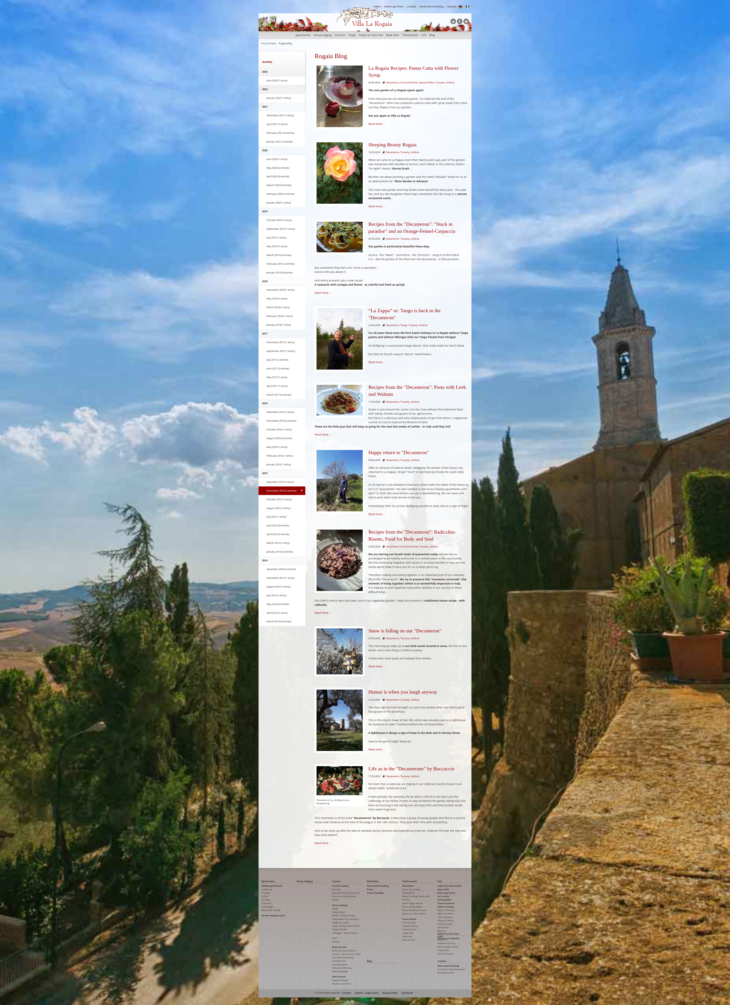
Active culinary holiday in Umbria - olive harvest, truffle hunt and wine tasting (346, 954)
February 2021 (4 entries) (280, 133)
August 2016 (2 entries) (279, 438)
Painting (336, 889)
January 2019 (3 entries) (280, 272)
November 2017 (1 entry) (281, 342)
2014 (264, 560)
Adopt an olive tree (371, 35)
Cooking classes (339, 964)
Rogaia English (344, 30)
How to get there (393, 6)
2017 (264, 333)
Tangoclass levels (340, 922)
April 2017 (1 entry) (277, 386)
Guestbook (408, 885)
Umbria (450, 82)
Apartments (302, 35)
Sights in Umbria (445, 913)
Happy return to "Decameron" (398, 452)
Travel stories (409, 919)
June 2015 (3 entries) (278, 525)
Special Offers (426, 82)
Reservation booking (431, 6)
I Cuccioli (265, 892)
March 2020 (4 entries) (279, 185)
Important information (449, 885)
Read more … (376, 124)
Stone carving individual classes (344, 898)
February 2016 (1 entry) (280, 455)
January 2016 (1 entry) (279, 464)
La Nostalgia (267, 906)
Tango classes (338, 912)
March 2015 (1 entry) (278, 543)
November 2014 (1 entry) (281, 578)
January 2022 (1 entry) (279, 98)
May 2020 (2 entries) (278, 167)
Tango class (407, 932)
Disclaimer (407, 993)
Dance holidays (340, 905)
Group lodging (322, 35)
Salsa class (407, 936)
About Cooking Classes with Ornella (416, 898)
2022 (264, 89)
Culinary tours (339, 960)
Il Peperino (266, 903)
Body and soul (339, 947)
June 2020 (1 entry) (277, 159)
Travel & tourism (445, 953)
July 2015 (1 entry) (276, 516)
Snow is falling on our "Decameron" (404, 631)
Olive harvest (339, 976)
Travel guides (444, 899)
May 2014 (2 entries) (278, 604)
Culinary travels (445, 924)
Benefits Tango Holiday (343, 915)
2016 (264, 403)
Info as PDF (443, 889)
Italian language (340, 971)
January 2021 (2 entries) (280, 141)
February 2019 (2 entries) (280, 263)
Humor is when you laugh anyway (402, 692)
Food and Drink (409, 82)
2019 (264, 211)
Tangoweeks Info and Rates (345, 919)
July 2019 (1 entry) (276, 237)
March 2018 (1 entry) (278, 307)
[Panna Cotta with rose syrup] (340, 96)
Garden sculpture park (273, 915)
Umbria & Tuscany (446, 943)
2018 (264, 281)
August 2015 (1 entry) (278, 508)
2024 (264, 71)
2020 (264, 150)
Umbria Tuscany (445, 906)
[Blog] (460, 6)
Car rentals (443, 896)
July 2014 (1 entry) (276, 595)
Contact (411, 6)
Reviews (336, 941)
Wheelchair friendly (270, 910)
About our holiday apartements (411, 891)
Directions (442, 939)
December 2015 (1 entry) (280, 482)
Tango (352, 35)
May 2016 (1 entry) (277, 447)
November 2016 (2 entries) (281, 420)
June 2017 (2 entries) (278, 368)
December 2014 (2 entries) (281, 569)
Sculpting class (409, 929)
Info (423, 35)
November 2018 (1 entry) (281, 289)
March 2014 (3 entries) (279, 621)
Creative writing (410, 925)
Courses (340, 35)
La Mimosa (266, 889)
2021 (264, 106)
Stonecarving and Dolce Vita (345, 892)
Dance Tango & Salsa (447, 946)
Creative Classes (340, 885)
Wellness (441, 931)
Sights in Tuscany (445, 910)
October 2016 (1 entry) (279, 429)
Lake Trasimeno (445, 917)
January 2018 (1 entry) (279, 324)
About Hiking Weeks (412, 906)
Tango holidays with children (346, 925)
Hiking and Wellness (342, 967)
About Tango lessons (412, 903)
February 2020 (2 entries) (280, 194)
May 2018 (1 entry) (277, 298)
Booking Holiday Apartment (451, 969)
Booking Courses (446, 972)
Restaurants (443, 927)
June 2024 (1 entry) (277, 80)
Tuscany (440, 82)
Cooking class (409, 922)
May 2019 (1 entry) (277, 246)
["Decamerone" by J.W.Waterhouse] (340, 780)
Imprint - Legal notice (367, 993)
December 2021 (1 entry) (280, 115)
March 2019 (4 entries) (279, 255)
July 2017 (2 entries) (277, 359)
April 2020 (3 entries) (278, 176)
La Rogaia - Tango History (344, 932)
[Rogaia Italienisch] (467, 6)
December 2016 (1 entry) (280, 412)
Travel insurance (446, 903)
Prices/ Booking (375, 892)
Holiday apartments (271, 885)
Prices (370, 889)
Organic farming (340, 980)
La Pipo (265, 896)
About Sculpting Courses (414, 910)
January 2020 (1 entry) (279, 202)
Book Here (392, 35)
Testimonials (410, 35)
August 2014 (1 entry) (278, 586)
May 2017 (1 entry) (277, 377)
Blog (432, 35)
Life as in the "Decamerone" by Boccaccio (411, 768)
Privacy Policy (390, 993)
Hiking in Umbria (445, 920)
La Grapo (265, 899)
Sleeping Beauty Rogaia (392, 144)
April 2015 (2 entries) (278, 534)
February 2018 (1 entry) (280, 316)
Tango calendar (339, 929)
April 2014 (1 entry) (277, 613)
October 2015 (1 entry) (279, 499)
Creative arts (443, 950)
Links (440, 936)
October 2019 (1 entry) (279, 220)
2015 (264, 473)
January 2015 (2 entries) (280, 551)
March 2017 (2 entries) (279, 394)
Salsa (334, 938)
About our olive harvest (413, 913)
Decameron (392, 82)
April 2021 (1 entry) (277, 124)
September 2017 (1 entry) (281, 351)
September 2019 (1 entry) (281, 228)
